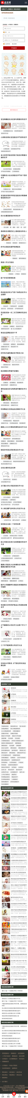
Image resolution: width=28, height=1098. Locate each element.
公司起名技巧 (15, 556)
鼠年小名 (22, 772)
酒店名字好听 (15, 364)
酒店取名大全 (6, 364)
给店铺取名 (13, 382)
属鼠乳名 (14, 774)
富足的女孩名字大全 (17, 897)
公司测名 (13, 713)
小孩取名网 (6, 148)
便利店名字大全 (5, 446)
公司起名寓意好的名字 (7, 558)
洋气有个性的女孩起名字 (7, 191)
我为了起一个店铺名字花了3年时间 (12, 990)
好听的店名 (10, 308)
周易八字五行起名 (7, 262)
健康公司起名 (6, 578)
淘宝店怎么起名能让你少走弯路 (11, 1013)
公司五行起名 (15, 497)
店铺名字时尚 (4, 733)
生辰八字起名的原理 (17, 810)
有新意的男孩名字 (5, 151)
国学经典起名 (22, 258)
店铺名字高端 (14, 733)
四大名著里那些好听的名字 (10, 216)
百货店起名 (4, 762)
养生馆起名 (4, 601)
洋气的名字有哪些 (5, 171)
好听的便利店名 (5, 405)
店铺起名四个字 (5, 346)
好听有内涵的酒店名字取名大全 (12, 353)
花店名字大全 (19, 326)
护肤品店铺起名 (5, 621)
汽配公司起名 (6, 657)
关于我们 (5, 1081)
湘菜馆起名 (18, 743)
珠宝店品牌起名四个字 (9, 333)
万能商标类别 (4, 726)
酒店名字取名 (4, 367)
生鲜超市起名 (16, 755)
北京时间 (7, 44)
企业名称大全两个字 (6, 538)
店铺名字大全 (4, 349)
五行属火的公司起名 (6, 502)
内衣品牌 (11, 745)
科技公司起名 (13, 1065)
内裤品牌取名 (4, 728)
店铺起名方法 (13, 443)
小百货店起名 (12, 762)
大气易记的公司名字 (6, 679)
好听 (18, 227)
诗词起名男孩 (16, 169)
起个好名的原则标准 (8, 278)
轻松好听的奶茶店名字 (19, 461)
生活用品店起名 (14, 423)
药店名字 (5, 306)
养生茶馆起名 (15, 598)
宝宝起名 (13, 688)
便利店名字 (4, 752)
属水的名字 (19, 769)
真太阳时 (14, 44)
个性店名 (21, 762)
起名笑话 (19, 1072)
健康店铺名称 (13, 581)
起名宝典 (21, 1056)
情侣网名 (12, 1075)
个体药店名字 (13, 306)
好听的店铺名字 (15, 781)
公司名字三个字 (5, 641)
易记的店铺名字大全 (6, 463)
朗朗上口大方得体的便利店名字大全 (14, 427)
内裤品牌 (18, 745)
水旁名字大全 (4, 772)
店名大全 (3, 308)
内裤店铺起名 (16, 731)
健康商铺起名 (4, 581)
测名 (8, 1096)
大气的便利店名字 (6, 755)
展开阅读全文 (14, 110)
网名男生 (5, 1075)
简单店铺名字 (4, 781)
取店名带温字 (4, 385)
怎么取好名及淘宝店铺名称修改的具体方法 (14, 1008)
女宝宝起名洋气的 (15, 148)
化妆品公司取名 (15, 677)
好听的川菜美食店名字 (17, 740)
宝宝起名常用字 (7, 209)
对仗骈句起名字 (18, 131)
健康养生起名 (15, 578)
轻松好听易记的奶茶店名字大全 (12, 450)
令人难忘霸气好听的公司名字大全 (13, 508)
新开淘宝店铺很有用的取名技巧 (11, 1010)
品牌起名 (13, 344)
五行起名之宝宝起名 (17, 822)
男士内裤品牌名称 (15, 728)
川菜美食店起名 (5, 740)
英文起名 (12, 1072)
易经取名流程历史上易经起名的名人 (14, 231)
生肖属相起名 (13, 1058)
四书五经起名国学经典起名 (10, 247)
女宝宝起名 (21, 1053)
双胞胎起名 (5, 1061)
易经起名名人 (22, 243)
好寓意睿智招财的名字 (7, 211)
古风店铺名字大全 (5, 481)
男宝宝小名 (23, 750)
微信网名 (5, 1077)
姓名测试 (13, 707)
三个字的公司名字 (5, 659)
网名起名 (5, 1072)
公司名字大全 (7, 520)
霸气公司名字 (16, 520)
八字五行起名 (6, 1056)
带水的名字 (11, 769)
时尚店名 (3, 764)
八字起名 (17, 274)
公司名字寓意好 (17, 502)
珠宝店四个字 (14, 346)
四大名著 (6, 227)
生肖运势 (10, 738)
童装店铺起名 (10, 441)
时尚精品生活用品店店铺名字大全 (13, 409)
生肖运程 (17, 738)
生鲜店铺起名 (4, 757)
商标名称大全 (14, 726)
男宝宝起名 (5, 1053)
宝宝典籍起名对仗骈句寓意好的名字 (14, 119)
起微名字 (4, 9)
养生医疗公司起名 (13, 601)
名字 (25, 227)
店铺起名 (10, 9)
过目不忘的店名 (21, 757)
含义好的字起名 (7, 169)
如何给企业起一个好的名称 (10, 524)
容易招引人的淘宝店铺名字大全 (11, 998)
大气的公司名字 (7, 639)
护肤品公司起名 (7, 618)
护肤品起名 (16, 618)
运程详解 (3, 738)
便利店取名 (12, 752)
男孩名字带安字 (5, 767)
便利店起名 (6, 402)
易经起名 (15, 243)
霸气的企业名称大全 (18, 538)
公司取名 (23, 520)
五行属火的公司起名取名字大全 (12, 486)
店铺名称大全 (13, 385)
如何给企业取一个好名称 (16, 535)
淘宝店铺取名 (4, 443)
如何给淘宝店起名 (7, 1018)
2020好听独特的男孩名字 (18, 841)
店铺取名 (12, 326)
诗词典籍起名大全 (8, 131)
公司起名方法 (6, 556)
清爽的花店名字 (5, 328)
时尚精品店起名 (7, 420)
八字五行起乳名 (5, 774)
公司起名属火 (4, 499)
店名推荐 (20, 306)
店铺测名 (13, 719)
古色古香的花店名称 (8, 468)
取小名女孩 (23, 726)
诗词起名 (5, 1058)
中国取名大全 (6, 189)
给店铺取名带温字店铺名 (10, 371)
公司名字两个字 (17, 639)
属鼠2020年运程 (16, 736)
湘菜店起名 (4, 745)
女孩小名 (3, 769)
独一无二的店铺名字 (16, 328)
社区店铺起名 (4, 784)
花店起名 (5, 326)
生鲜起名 (13, 757)
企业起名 (5, 535)
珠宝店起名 (6, 344)
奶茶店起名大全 (7, 461)
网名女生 (19, 1075)
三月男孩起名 (15, 171)
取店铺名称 (20, 382)
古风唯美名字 (14, 772)
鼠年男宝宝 (15, 750)
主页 (2, 1096)
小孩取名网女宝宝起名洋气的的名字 (14, 137)
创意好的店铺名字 (13, 764)
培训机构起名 (6, 1068)
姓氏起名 (21, 1058)
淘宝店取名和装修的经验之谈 (10, 1016)
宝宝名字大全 (4, 133)
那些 (14, 227)
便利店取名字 (14, 402)
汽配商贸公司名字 (16, 657)
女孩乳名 (21, 767)
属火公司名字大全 (5, 504)
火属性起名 (13, 499)
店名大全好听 (4, 748)
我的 (25, 1096)
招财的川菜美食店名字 (7, 743)
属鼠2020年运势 (5, 736)
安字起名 (14, 767)
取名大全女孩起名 (16, 189)
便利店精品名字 (5, 760)
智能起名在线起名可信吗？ (19, 816)
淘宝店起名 (17, 9)
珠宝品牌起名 (20, 344)
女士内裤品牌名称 (6, 731)
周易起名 (8, 243)
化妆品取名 (6, 677)
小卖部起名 (15, 779)
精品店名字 (16, 420)
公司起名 (13, 694)
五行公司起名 (6, 497)
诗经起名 (13, 1053)
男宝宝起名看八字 (18, 209)
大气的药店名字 (19, 308)
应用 (19, 1096)
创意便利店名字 (16, 760)
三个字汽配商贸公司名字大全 (11, 645)
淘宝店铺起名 (19, 441)
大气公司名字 (15, 504)
